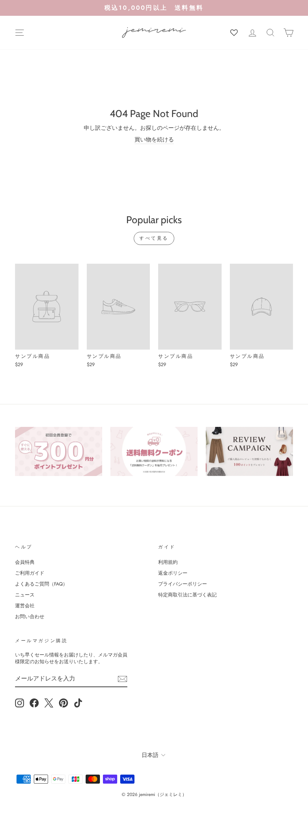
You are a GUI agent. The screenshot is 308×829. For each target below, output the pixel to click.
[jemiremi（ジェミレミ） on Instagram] (19, 702)
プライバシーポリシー (182, 583)
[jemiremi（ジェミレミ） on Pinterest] (63, 702)
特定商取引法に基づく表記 (187, 594)
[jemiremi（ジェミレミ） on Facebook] (34, 702)
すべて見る (154, 238)
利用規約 (168, 562)
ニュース (25, 594)
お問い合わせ (29, 616)
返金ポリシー (172, 573)
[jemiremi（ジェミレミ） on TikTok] (78, 702)
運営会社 (25, 605)
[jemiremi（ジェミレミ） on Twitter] (48, 702)
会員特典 (25, 562)
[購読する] (122, 678)
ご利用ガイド (29, 573)
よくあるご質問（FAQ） (41, 583)
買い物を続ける (154, 140)
